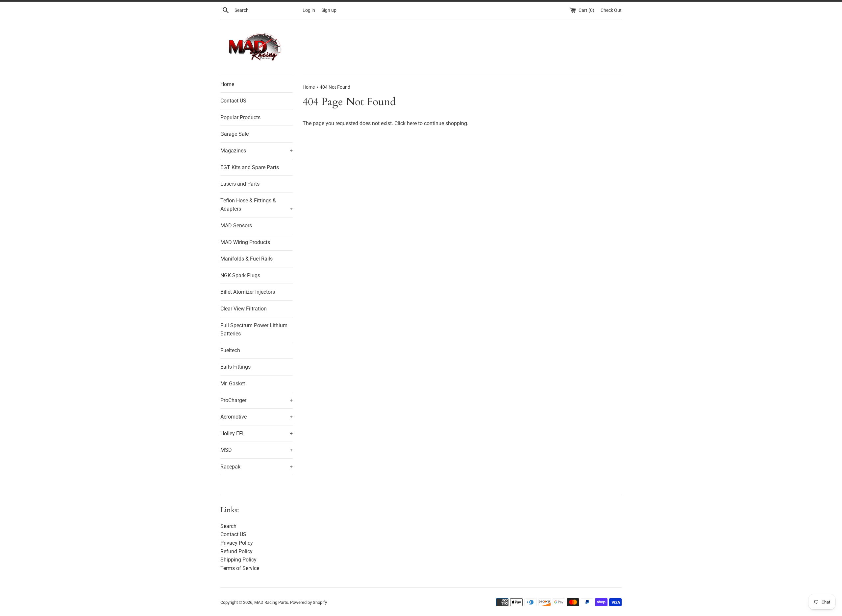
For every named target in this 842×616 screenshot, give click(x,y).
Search (228, 526)
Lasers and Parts (240, 184)
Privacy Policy (236, 543)
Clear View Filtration (243, 309)
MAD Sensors (236, 225)
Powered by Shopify (308, 602)
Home (227, 84)
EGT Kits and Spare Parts (249, 167)
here (412, 123)
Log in (309, 10)
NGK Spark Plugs (240, 275)
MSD (256, 450)
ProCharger (256, 400)
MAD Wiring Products (245, 242)
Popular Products (240, 117)
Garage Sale (234, 134)
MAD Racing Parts (271, 602)
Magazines (256, 151)
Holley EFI (256, 433)
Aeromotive (256, 417)
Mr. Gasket (232, 383)
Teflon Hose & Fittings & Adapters (256, 204)
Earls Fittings (235, 367)
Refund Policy (236, 551)
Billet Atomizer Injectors (247, 292)
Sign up (328, 10)
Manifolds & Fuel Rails (246, 259)
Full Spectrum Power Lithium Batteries (253, 329)
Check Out (611, 10)
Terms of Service (239, 568)
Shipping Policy (238, 560)
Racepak (256, 467)
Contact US (233, 101)
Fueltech (230, 350)
